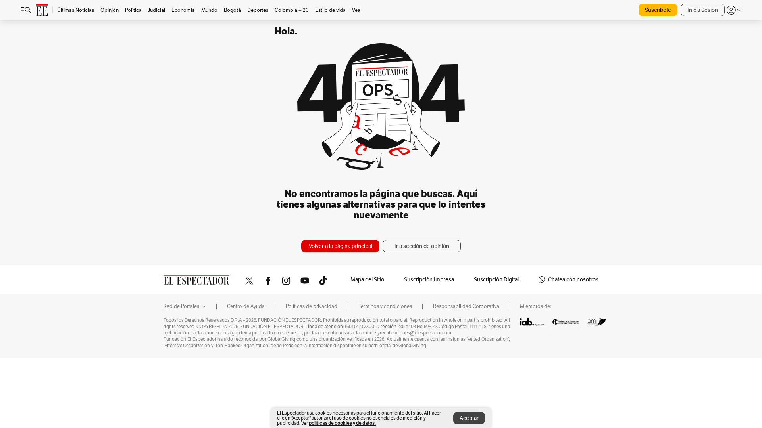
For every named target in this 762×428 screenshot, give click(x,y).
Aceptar (469, 418)
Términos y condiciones (385, 306)
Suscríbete (658, 9)
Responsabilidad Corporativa (466, 306)
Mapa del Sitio (367, 279)
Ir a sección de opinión (421, 246)
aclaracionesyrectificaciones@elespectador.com (401, 333)
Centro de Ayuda (246, 306)
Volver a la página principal (340, 246)
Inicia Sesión (702, 9)
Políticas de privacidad (311, 306)
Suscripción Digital (496, 279)
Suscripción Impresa (429, 279)
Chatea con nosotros (573, 279)
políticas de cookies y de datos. (342, 423)
